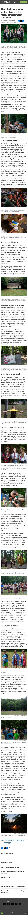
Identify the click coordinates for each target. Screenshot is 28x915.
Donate (24, 2)
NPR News (8, 843)
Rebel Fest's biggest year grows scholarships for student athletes (12, 872)
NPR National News (10, 840)
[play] (2, 913)
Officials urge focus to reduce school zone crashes (13, 886)
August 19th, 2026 (5, 882)
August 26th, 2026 (5, 877)
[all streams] (26, 913)
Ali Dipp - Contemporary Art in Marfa (10, 867)
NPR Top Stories (20, 840)
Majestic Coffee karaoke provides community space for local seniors (13, 891)
